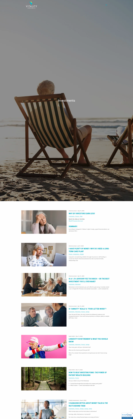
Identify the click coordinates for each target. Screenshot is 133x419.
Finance (77, 216)
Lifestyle (82, 254)
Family (90, 408)
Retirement (77, 284)
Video (81, 216)
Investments (71, 216)
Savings (87, 311)
